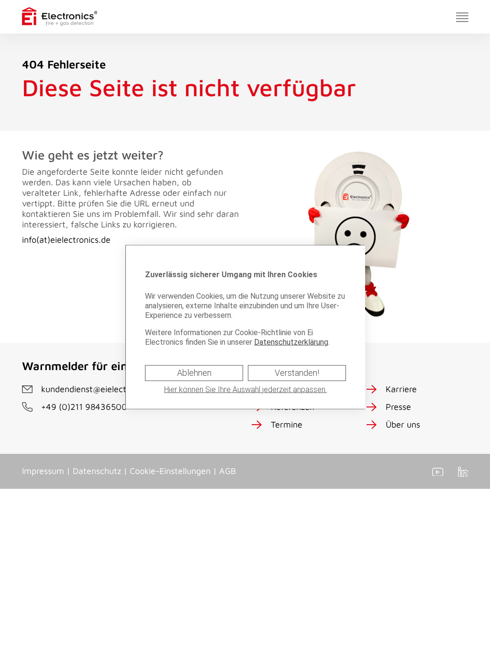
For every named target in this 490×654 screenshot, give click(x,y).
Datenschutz (97, 471)
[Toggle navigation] (462, 17)
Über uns (403, 424)
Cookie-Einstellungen (170, 471)
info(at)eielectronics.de (66, 240)
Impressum (43, 471)
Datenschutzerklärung (291, 342)
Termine (286, 424)
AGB (227, 471)
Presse (398, 407)
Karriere (401, 389)
